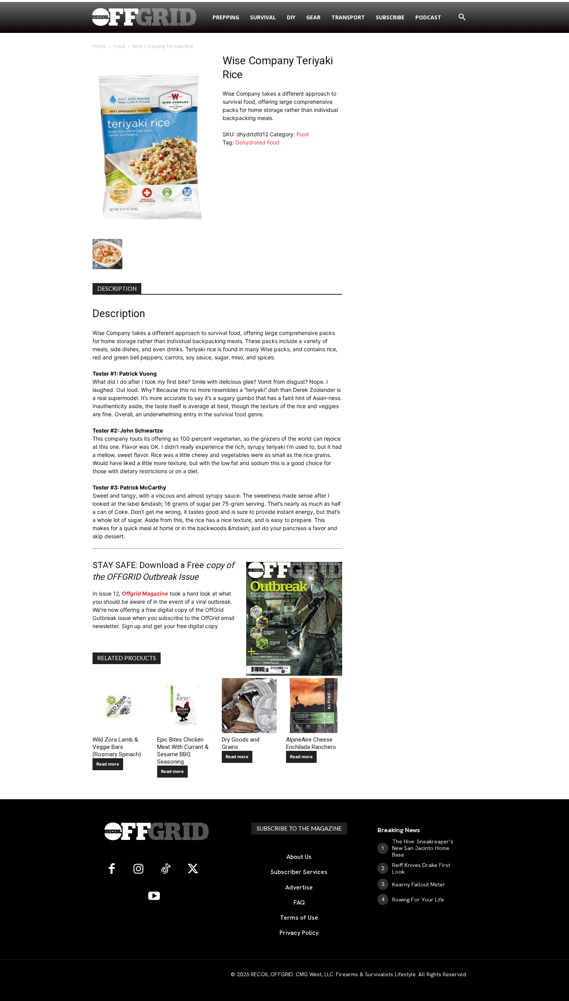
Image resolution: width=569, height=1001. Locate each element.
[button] (462, 17)
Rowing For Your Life (418, 899)
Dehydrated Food (257, 142)
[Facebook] (111, 869)
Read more (107, 764)
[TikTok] (165, 869)
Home (99, 46)
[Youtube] (154, 896)
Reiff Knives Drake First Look (421, 868)
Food (119, 46)
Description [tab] (117, 288)
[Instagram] (138, 869)
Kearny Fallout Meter (418, 884)
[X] (192, 869)
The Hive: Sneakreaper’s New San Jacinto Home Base (422, 848)
